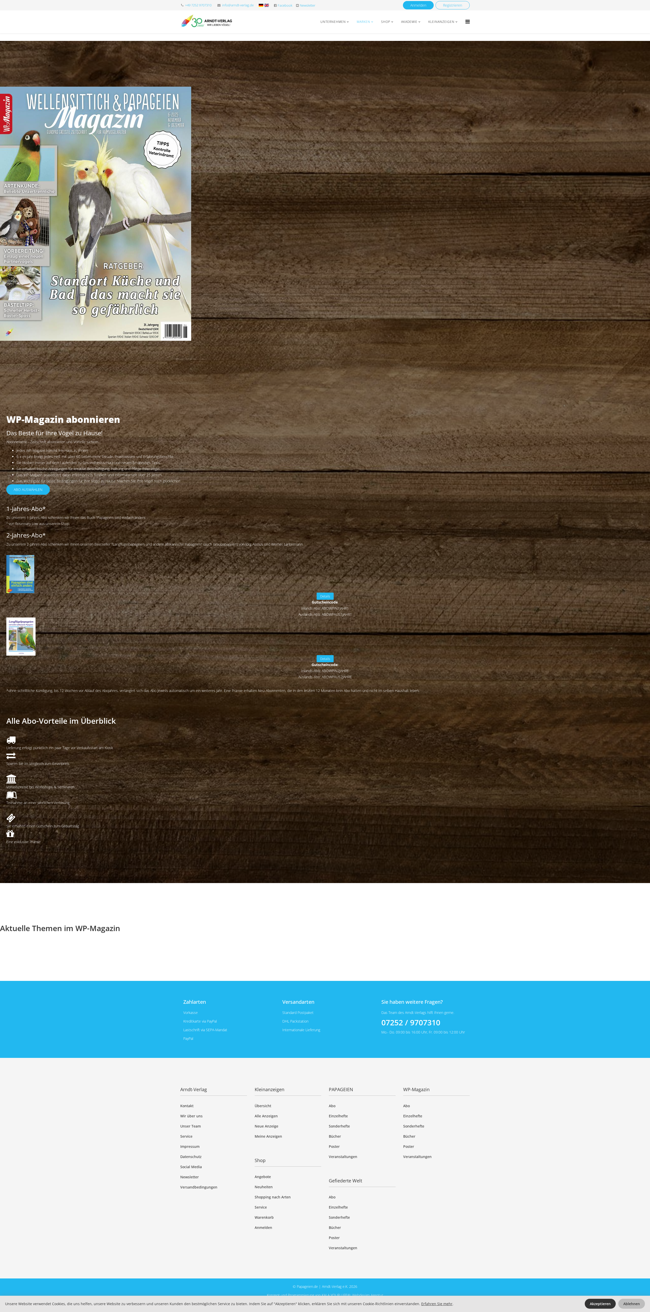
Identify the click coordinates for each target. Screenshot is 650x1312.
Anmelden (418, 5)
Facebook (285, 5)
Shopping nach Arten (273, 1197)
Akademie (409, 22)
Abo (332, 1105)
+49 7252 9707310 (198, 5)
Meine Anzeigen (268, 1136)
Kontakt (186, 1105)
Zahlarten (194, 1001)
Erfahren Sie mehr (436, 1303)
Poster (334, 1146)
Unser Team (190, 1126)
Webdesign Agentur (367, 1295)
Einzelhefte (338, 1116)
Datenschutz (191, 1156)
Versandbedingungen (198, 1187)
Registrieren (452, 5)
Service (186, 1136)
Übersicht (263, 1105)
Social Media (191, 1166)
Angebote (263, 1176)
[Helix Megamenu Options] (467, 21)
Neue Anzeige (266, 1126)
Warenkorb (264, 1217)
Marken (363, 22)
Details (325, 596)
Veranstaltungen (343, 1156)
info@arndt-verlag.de (238, 5)
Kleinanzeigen (441, 22)
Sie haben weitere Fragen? (412, 1001)
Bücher (335, 1136)
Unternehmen (333, 22)
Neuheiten (264, 1186)
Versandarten (298, 1001)
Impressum (190, 1146)
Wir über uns (191, 1116)
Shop (385, 22)
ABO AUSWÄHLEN (28, 489)
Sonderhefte (339, 1126)
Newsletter (307, 5)
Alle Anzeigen (266, 1116)
